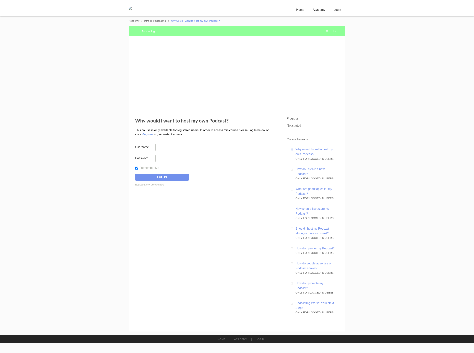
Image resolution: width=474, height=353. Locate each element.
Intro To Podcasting (155, 20)
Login (337, 9)
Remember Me (149, 167)
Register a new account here (149, 184)
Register (148, 134)
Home (300, 9)
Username (142, 147)
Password (141, 158)
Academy (319, 9)
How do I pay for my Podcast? (315, 248)
